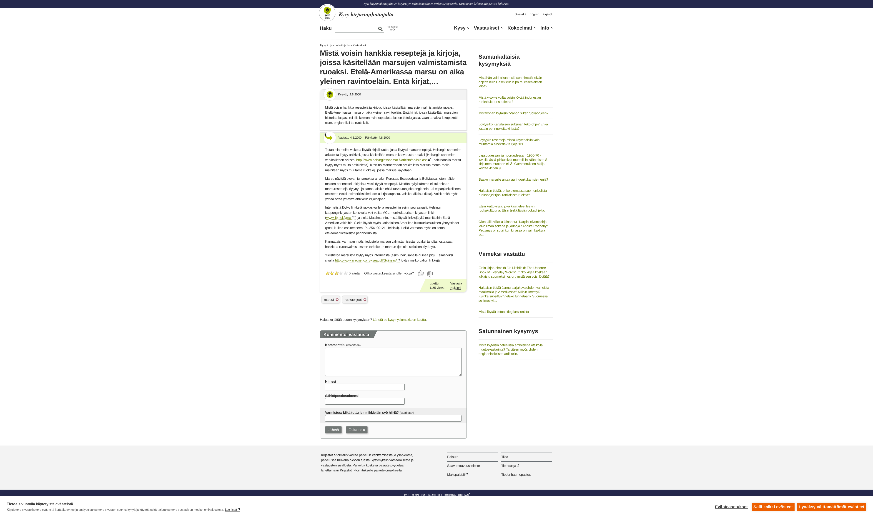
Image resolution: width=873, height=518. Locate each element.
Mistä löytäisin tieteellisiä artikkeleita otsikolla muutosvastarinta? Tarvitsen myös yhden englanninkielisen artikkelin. (511, 349)
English (534, 14)
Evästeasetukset (731, 507)
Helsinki (455, 287)
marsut (329, 299)
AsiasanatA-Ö (392, 28)
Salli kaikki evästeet (773, 507)
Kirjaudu (547, 14)
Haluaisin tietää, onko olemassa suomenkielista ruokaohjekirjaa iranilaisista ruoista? (513, 193)
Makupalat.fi (456, 474)
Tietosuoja (508, 466)
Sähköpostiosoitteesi (342, 396)
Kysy (460, 28)
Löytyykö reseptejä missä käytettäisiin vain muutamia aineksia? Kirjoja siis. (509, 142)
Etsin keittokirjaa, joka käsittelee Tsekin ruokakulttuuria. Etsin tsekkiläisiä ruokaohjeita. (512, 208)
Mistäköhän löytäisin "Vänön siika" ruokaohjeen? (513, 113)
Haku (326, 28)
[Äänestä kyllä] (421, 273)
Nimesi (330, 381)
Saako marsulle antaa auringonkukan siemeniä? (513, 179)
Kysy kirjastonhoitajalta (335, 45)
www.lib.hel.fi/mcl (338, 217)
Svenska (520, 14)
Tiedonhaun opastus (516, 474)
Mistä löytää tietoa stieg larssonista (504, 312)
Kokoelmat (519, 28)
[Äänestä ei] (430, 274)
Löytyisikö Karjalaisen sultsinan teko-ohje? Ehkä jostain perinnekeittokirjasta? (513, 126)
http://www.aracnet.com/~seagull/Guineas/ (366, 260)
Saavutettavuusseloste (463, 466)
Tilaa (504, 457)
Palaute (452, 457)
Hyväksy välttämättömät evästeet (831, 507)
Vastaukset (486, 28)
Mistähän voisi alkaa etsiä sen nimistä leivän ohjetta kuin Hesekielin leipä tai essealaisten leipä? (510, 82)
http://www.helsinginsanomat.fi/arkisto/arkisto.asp (391, 160)
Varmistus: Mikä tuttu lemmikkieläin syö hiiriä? (362, 412)
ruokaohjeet (353, 299)
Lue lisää (231, 509)
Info (544, 28)
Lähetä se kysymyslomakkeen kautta (399, 319)
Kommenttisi (335, 345)
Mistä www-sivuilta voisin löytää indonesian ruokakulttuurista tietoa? (510, 99)
